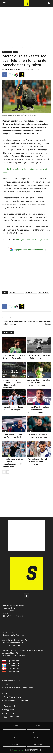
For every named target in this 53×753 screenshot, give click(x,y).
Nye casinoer (9, 713)
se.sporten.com (12, 666)
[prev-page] (4, 472)
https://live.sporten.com (21, 74)
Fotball (16, 52)
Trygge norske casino (11, 716)
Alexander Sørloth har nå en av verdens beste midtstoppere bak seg (38, 382)
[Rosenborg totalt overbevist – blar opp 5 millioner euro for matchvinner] (14, 370)
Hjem (4, 48)
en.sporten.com (12, 663)
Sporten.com (16, 650)
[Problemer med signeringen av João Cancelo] (39, 345)
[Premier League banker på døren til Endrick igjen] (14, 397)
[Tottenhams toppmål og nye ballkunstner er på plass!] (39, 424)
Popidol (37, 726)
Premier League (14, 48)
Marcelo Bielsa (43, 292)
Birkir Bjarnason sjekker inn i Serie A (39, 322)
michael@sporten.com (11, 645)
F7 (13, 732)
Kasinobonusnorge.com (14, 680)
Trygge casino (9, 710)
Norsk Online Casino (12, 697)
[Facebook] (4, 74)
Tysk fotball (37, 738)
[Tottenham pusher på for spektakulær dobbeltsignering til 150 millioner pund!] (14, 449)
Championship (27, 48)
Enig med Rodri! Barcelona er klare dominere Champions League (38, 409)
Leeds (21, 292)
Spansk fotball (13, 738)
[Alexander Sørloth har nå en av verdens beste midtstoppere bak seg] (39, 370)
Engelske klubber (37, 732)
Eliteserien (6, 377)
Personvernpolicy (18, 750)
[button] (4, 3)
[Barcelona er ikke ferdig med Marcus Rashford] (14, 424)
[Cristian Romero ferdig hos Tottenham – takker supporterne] (39, 449)
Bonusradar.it (9, 706)
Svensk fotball (38, 744)
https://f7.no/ (10, 74)
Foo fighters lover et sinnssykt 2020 (32, 239)
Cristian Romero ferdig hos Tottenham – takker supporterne (38, 461)
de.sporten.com (12, 671)
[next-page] (7, 472)
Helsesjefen (13, 726)
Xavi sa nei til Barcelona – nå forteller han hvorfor (14, 322)
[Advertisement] (26, 24)
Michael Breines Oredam (13, 69)
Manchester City (31, 292)
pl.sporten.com (12, 660)
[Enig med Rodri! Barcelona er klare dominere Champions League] (39, 397)
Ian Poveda (13, 292)
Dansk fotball (13, 744)
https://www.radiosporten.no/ (16, 74)
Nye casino (8, 693)
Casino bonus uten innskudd (16, 700)
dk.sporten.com (12, 668)
